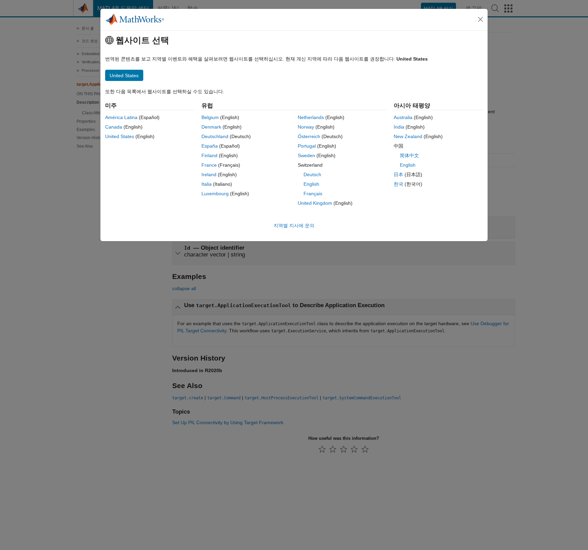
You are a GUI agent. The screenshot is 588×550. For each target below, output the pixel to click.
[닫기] (480, 19)
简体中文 (409, 155)
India (399, 127)
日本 (398, 174)
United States (119, 136)
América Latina (121, 117)
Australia (403, 117)
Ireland (208, 174)
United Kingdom (315, 203)
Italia (206, 184)
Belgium (210, 117)
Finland (209, 155)
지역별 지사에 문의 (294, 225)
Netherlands (311, 117)
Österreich (309, 136)
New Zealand (408, 136)
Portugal (307, 146)
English (311, 184)
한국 (398, 184)
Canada (113, 127)
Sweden (306, 155)
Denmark (211, 127)
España (209, 146)
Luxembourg (215, 193)
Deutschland (214, 136)
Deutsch (312, 174)
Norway (306, 127)
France (209, 165)
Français (313, 193)
